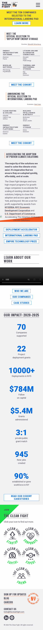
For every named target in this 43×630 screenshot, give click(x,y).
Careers (8, 602)
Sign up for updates (15, 594)
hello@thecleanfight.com (14, 612)
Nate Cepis (37, 104)
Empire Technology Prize (21, 241)
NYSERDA (9, 207)
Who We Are (21, 291)
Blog (6, 598)
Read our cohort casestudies (21, 497)
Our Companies (21, 296)
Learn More (21, 23)
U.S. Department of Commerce (20, 214)
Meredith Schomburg (34, 44)
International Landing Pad (21, 235)
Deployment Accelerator (21, 229)
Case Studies (21, 302)
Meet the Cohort (21, 84)
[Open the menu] (38, 5)
